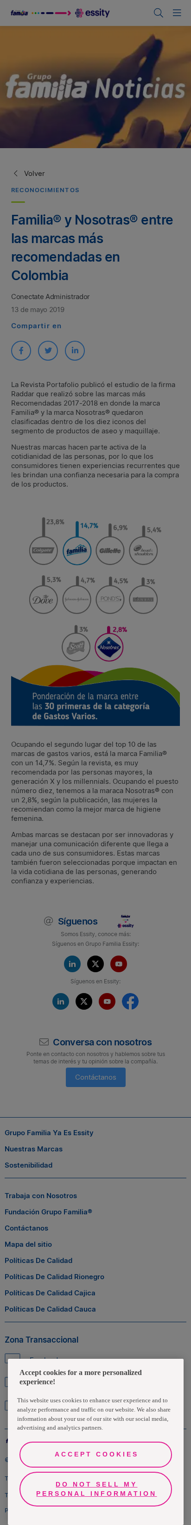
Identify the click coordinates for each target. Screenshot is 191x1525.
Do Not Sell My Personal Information (96, 1489)
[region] (96, 1442)
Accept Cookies (97, 1454)
